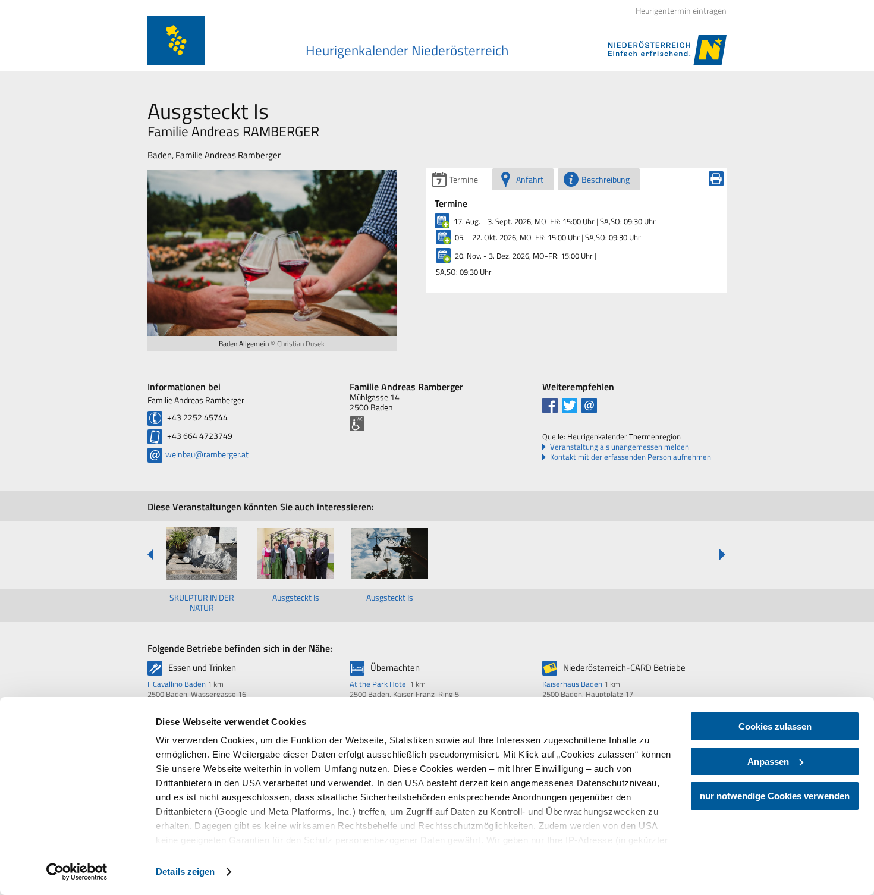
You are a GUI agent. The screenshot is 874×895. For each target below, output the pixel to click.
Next (722, 554)
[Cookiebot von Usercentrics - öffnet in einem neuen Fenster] (77, 872)
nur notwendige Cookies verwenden (775, 796)
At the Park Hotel (379, 684)
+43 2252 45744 (196, 417)
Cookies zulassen (775, 726)
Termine (463, 179)
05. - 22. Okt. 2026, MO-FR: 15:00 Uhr (517, 237)
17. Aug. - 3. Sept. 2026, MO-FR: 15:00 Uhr (524, 221)
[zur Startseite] (176, 40)
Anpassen (768, 761)
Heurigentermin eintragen (681, 10)
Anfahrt (529, 179)
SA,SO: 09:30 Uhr (628, 221)
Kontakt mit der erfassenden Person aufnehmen (630, 457)
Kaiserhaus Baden (572, 684)
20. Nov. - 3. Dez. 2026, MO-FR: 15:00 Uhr (524, 256)
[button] (550, 405)
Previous (150, 554)
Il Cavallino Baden (176, 684)
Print (716, 178)
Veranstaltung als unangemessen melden (619, 447)
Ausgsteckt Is (295, 597)
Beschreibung (605, 179)
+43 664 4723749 (198, 435)
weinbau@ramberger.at (207, 454)
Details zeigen (185, 871)
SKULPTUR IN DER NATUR (201, 602)
